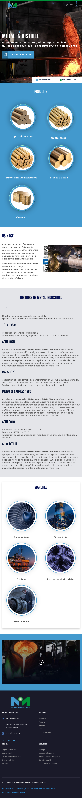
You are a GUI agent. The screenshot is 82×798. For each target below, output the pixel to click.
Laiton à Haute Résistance (11, 756)
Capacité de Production (48, 763)
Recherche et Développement (50, 756)
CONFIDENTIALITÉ (8, 789)
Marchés (42, 729)
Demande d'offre (21, 54)
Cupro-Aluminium (9, 750)
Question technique (69, 80)
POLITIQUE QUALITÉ (22, 789)
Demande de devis (45, 80)
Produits (42, 722)
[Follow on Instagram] (9, 740)
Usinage (42, 750)
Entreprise (42, 719)
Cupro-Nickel (7, 753)
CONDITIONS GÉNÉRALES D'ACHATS (43, 789)
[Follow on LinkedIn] (14, 740)
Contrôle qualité (45, 760)
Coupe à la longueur (46, 753)
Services (42, 725)
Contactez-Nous (45, 732)
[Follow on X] (4, 740)
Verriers (5, 763)
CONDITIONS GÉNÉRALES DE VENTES (14, 792)
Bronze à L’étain (8, 760)
